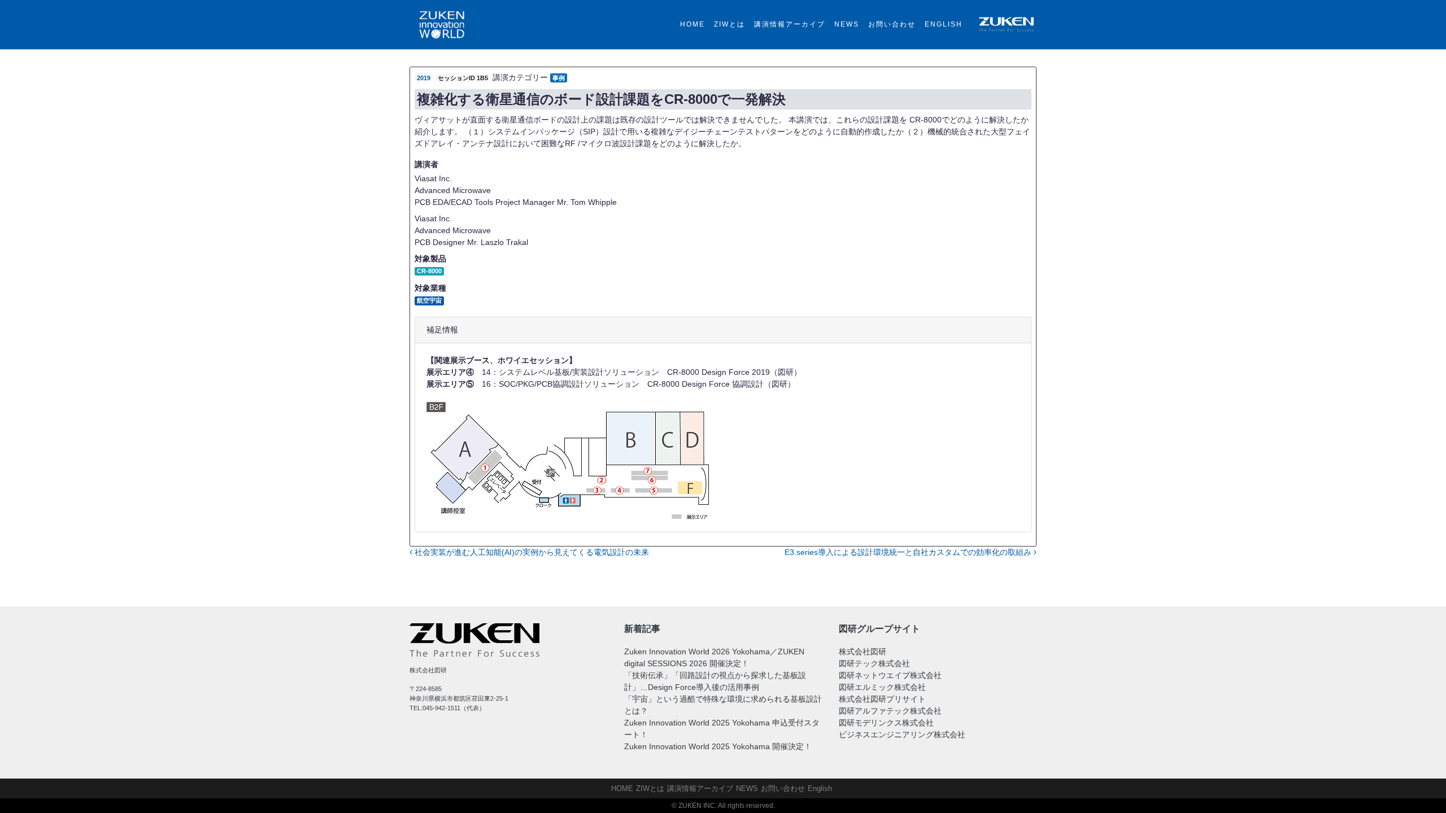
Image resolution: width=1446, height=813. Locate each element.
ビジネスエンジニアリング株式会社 (902, 734)
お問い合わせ (892, 24)
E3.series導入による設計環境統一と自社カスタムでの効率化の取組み (909, 552)
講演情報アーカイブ (789, 24)
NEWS (846, 24)
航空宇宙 (429, 300)
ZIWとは (729, 24)
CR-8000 (429, 271)
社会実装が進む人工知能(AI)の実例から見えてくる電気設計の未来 (530, 552)
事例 (558, 78)
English (943, 24)
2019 (423, 78)
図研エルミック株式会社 (882, 687)
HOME (692, 24)
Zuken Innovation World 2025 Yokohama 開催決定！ (718, 746)
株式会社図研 (862, 651)
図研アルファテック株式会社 (890, 710)
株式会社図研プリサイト (882, 698)
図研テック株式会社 (874, 663)
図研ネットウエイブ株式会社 (890, 675)
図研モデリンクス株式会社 (886, 722)
